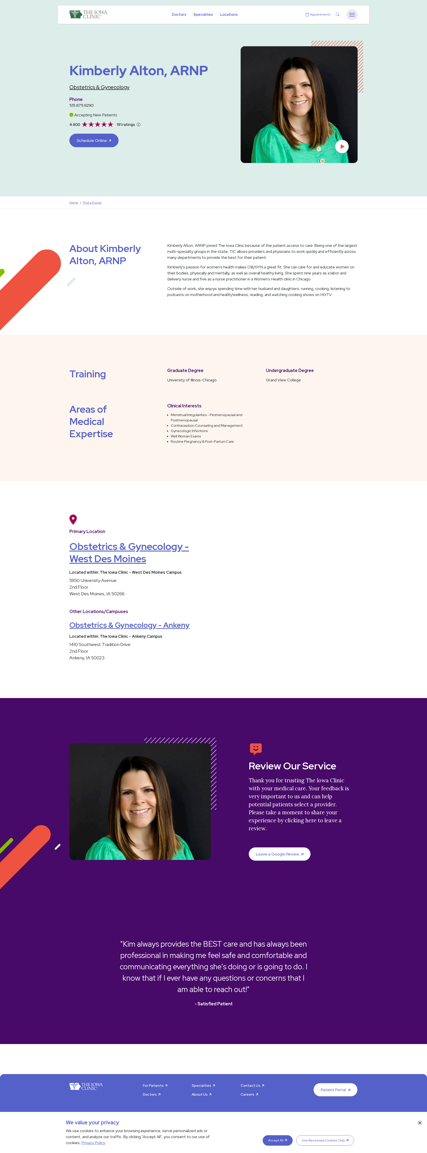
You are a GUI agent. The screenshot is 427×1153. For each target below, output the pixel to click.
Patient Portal (333, 1089)
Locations (229, 14)
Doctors (179, 14)
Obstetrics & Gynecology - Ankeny (129, 625)
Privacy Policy (93, 1142)
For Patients (153, 1085)
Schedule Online (92, 140)
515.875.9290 (81, 105)
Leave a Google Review (277, 854)
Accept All (275, 1140)
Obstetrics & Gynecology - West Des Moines (129, 552)
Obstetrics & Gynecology (99, 87)
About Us (199, 1094)
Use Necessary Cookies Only (323, 1140)
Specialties (203, 14)
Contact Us (250, 1085)
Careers (247, 1094)
